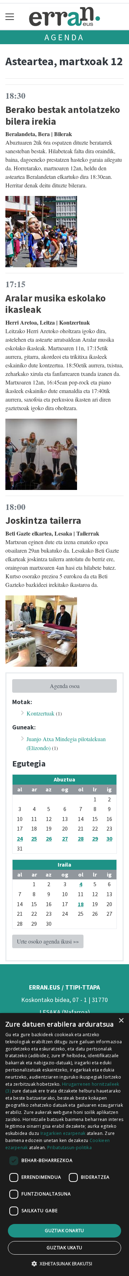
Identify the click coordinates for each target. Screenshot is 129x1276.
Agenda (64, 37)
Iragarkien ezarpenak (63, 1133)
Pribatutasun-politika (69, 1148)
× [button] (121, 1020)
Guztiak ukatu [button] (64, 1248)
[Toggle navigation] (10, 16)
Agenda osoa (65, 685)
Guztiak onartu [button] (64, 1231)
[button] (64, 1263)
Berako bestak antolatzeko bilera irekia (62, 115)
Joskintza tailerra (43, 520)
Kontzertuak (40, 713)
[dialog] (64, 1144)
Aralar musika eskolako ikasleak (55, 304)
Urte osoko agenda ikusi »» (48, 941)
